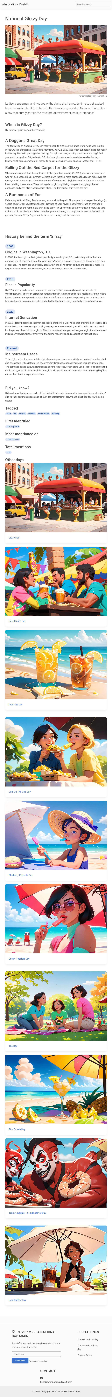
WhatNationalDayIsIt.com (66, 1391)
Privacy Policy (84, 1355)
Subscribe (20, 1361)
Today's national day (87, 1339)
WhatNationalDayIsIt (15, 4)
